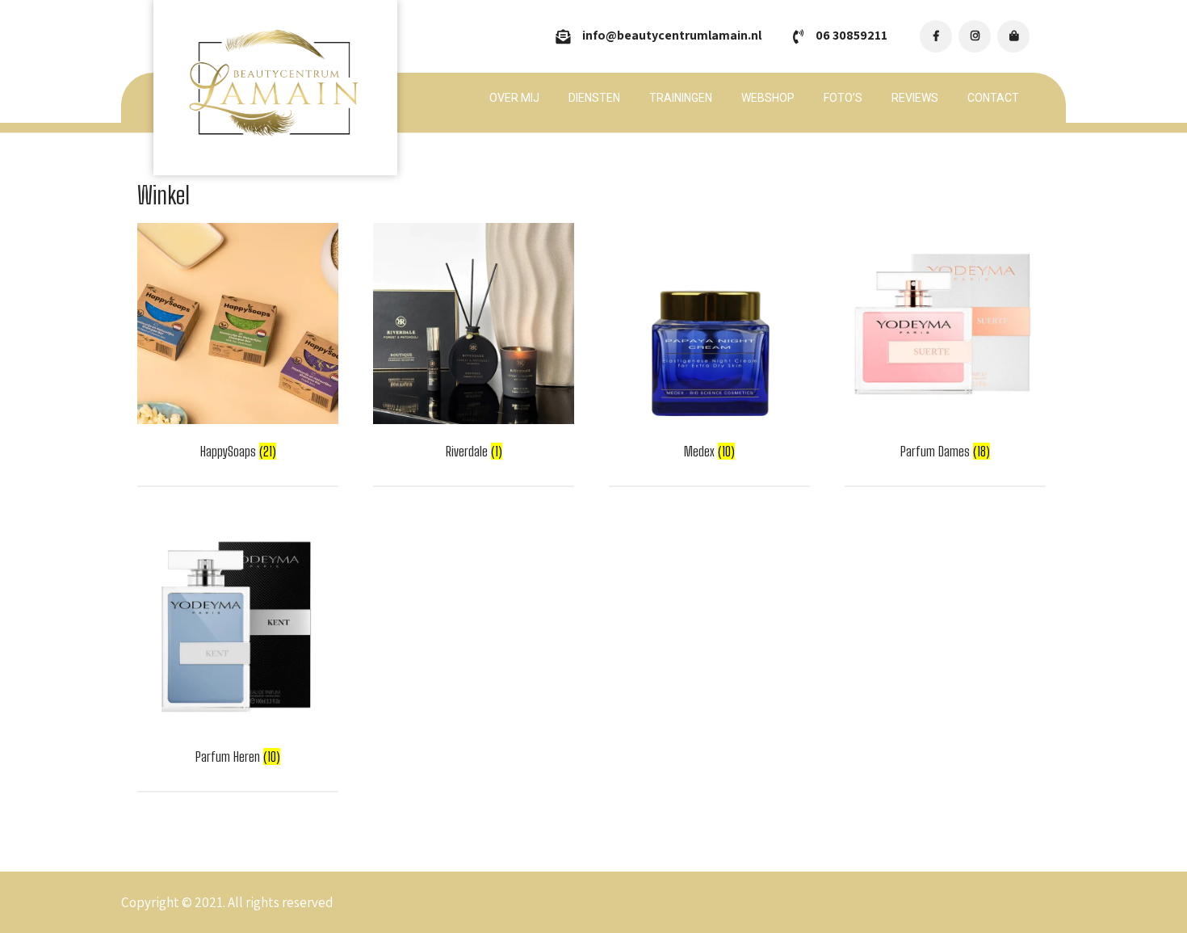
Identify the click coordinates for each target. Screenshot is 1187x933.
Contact (993, 97)
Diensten (594, 97)
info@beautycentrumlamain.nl (671, 35)
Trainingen (680, 97)
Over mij (514, 97)
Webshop (768, 97)
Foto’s (843, 97)
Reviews (914, 97)
